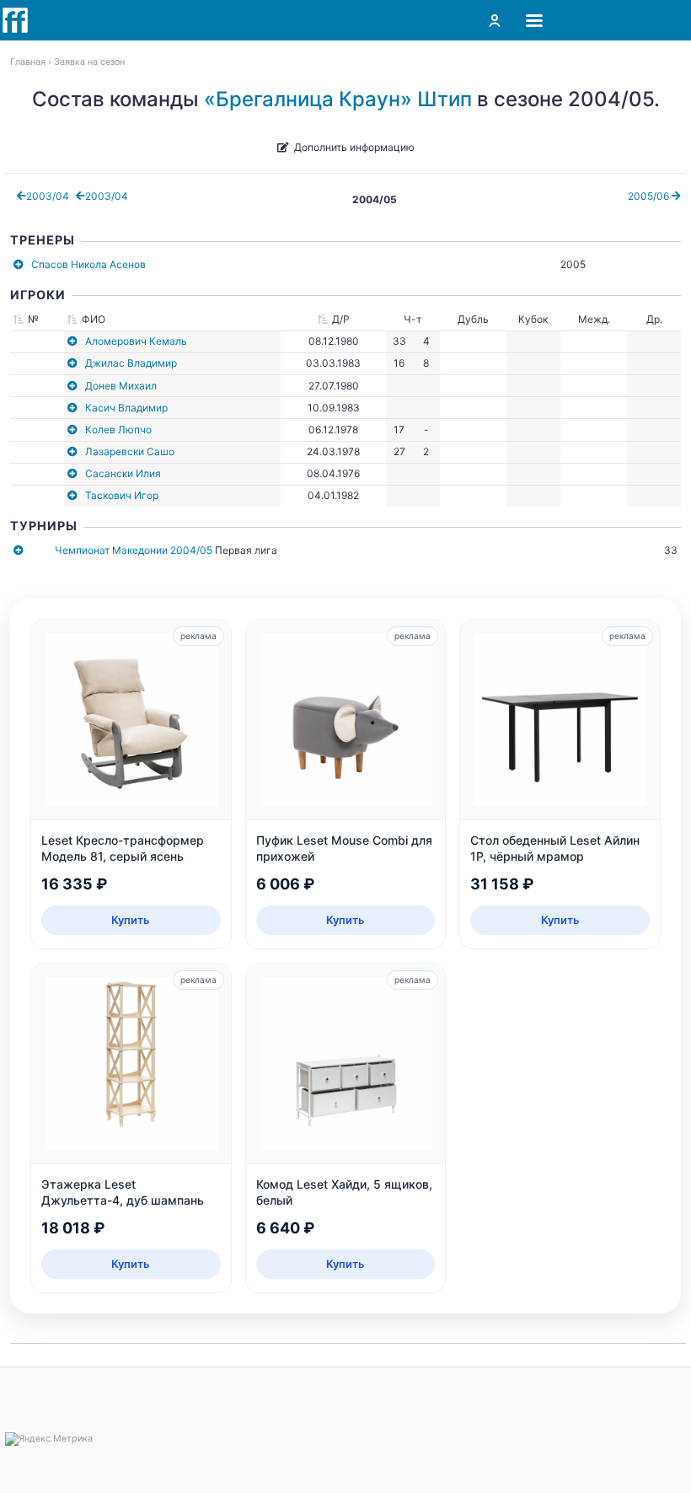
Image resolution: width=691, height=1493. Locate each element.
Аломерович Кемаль (136, 341)
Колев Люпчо (118, 429)
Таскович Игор (121, 495)
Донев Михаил (121, 385)
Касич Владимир (126, 407)
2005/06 (650, 196)
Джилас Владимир (131, 363)
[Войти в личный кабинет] (494, 20)
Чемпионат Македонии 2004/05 (133, 550)
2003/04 (47, 196)
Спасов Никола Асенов (88, 264)
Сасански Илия (123, 473)
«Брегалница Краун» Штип (338, 99)
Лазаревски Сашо (129, 451)
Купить (130, 919)
